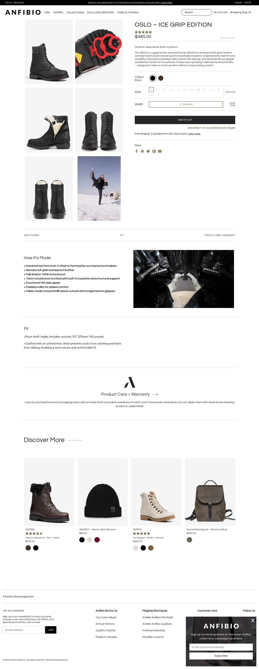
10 (191, 90)
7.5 (158, 90)
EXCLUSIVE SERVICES (100, 12)
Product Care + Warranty (220, 235)
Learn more (151, 3)
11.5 (211, 90)
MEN (47, 12)
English (239, 2)
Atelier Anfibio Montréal (158, 617)
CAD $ (247, 2)
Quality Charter (106, 630)
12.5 (151, 95)
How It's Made (31, 235)
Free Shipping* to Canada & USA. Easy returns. (129, 3)
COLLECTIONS (75, 12)
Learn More (136, 406)
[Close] (253, 620)
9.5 (184, 90)
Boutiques (18, 2)
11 (205, 90)
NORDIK (30, 529)
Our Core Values (106, 617)
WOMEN (58, 12)
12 (218, 90)
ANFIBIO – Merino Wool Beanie (97, 529)
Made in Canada (106, 637)
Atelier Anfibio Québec (157, 623)
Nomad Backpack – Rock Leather (207, 529)
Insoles (144, 136)
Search (189, 12)
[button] (143, 32)
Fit (121, 235)
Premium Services (154, 630)
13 (158, 95)
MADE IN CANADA (128, 12)
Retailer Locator (153, 637)
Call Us (8, 2)
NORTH (137, 529)
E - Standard (186, 104)
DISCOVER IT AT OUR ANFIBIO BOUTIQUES (211, 128)
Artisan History (105, 623)
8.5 (171, 90)
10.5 (198, 90)
